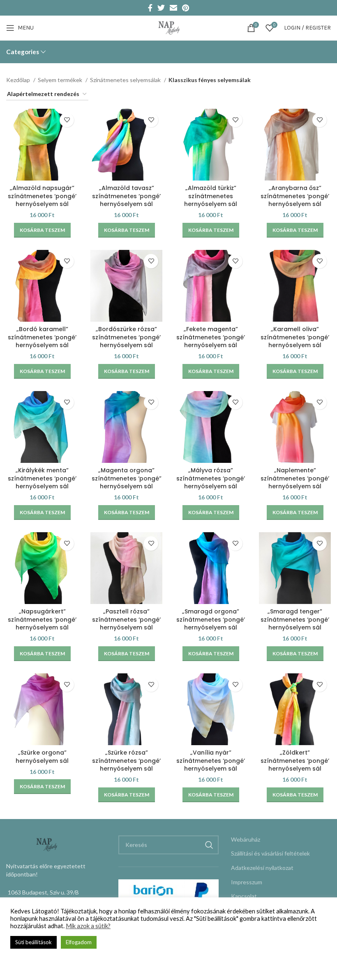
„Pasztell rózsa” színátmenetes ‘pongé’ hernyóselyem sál (126, 619)
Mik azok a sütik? (88, 925)
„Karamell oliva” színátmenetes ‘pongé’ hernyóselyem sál (295, 337)
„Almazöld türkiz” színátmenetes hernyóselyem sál (210, 196)
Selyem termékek (60, 79)
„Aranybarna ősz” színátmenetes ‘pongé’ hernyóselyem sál (295, 196)
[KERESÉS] (209, 844)
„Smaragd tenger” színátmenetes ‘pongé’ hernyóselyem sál (295, 619)
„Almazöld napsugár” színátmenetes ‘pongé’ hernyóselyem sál (42, 196)
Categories (22, 52)
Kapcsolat (244, 895)
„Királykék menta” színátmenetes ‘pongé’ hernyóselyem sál (42, 478)
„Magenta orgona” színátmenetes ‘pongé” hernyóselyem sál (127, 478)
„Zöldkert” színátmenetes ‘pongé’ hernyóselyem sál (295, 760)
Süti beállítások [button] (33, 942)
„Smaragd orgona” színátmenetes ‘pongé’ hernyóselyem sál (210, 619)
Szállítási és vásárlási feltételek (270, 853)
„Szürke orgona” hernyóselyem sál (42, 756)
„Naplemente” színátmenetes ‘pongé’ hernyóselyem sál (295, 478)
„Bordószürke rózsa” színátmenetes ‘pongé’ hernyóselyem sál (126, 337)
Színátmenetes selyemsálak (126, 79)
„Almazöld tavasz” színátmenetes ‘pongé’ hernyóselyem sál (126, 196)
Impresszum (246, 882)
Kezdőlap (18, 79)
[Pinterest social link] (186, 8)
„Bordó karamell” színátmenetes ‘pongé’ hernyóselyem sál (42, 337)
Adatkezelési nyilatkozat (262, 867)
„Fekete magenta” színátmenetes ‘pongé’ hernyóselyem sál (210, 337)
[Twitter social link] (161, 8)
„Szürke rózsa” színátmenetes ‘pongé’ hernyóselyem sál (126, 760)
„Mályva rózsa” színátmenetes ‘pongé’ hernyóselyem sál (210, 478)
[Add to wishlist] (67, 120)
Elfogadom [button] (79, 942)
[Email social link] (173, 8)
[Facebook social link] (150, 8)
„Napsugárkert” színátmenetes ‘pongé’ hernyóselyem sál (42, 619)
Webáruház (245, 839)
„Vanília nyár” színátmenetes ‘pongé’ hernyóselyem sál (210, 760)
